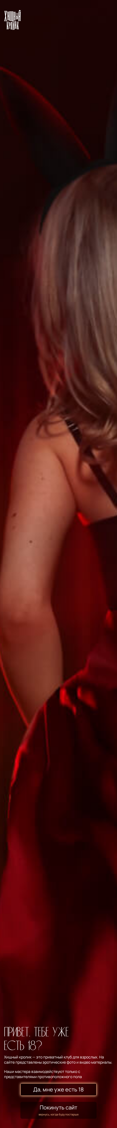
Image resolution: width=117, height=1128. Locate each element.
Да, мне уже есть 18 (58, 1089)
